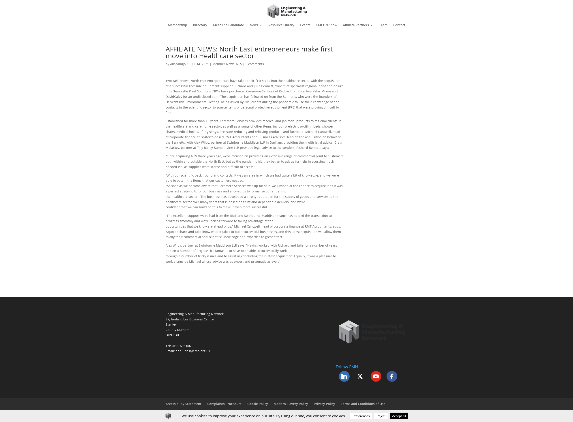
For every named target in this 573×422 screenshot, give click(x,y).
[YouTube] (376, 376)
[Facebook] (392, 376)
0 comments (255, 64)
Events (305, 25)
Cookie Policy (257, 404)
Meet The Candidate (228, 25)
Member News (223, 64)
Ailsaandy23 (179, 64)
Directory (200, 25)
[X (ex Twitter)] (360, 376)
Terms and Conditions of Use (363, 404)
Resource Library (281, 25)
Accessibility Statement (183, 404)
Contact (399, 25)
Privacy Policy (324, 404)
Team (383, 25)
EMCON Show (326, 25)
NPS (239, 64)
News (254, 25)
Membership (177, 25)
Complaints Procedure (224, 404)
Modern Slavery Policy (291, 404)
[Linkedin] (344, 376)
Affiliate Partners (356, 25)
